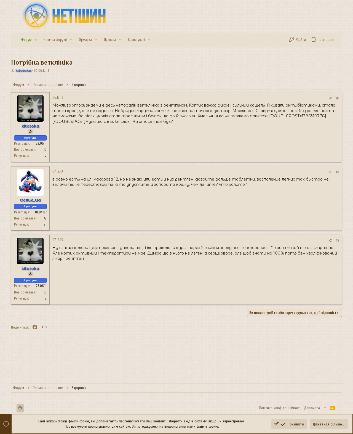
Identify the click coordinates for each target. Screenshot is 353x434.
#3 (337, 241)
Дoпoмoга (312, 408)
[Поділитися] (330, 98)
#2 (337, 172)
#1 (337, 98)
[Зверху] (325, 408)
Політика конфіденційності (280, 408)
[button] (35, 40)
